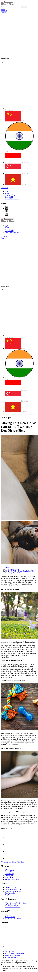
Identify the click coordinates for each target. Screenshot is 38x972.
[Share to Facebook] (8, 844)
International (9, 110)
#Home (14, 862)
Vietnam (24, 184)
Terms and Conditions (12, 955)
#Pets (22, 862)
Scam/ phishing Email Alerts (14, 953)
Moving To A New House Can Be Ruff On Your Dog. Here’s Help (19, 572)
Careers (3, 12)
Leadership (8, 872)
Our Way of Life (10, 887)
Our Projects (9, 876)
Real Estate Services (12, 199)
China (23, 121)
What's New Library (12, 905)
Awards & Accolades (12, 879)
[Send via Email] (8, 837)
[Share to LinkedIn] (8, 858)
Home (3, 9)
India (6, 152)
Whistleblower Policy (12, 957)
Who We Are (9, 870)
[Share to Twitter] (8, 851)
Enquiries (8, 915)
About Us (4, 11)
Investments (9, 877)
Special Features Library (13, 569)
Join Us (7, 895)
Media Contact (10, 917)
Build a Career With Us (13, 889)
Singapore (24, 173)
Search (24, 7)
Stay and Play (9, 197)
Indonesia (24, 162)
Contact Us (4, 188)
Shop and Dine (10, 195)
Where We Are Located (13, 919)
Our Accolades (10, 893)
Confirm (3, 970)
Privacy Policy (10, 951)
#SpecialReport (6, 862)
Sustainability (9, 874)
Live (6, 191)
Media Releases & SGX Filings (15, 903)
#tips (18, 862)
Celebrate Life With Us (12, 891)
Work (7, 193)
